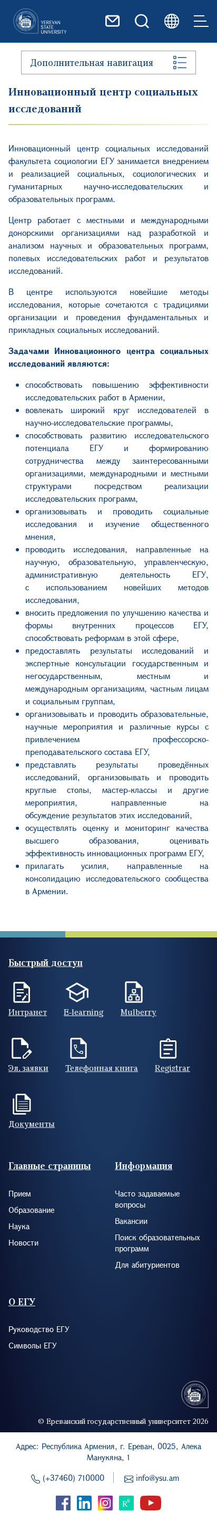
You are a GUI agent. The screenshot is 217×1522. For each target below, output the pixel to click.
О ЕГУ (21, 1302)
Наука (18, 1226)
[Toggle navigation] (201, 21)
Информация (143, 1166)
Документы (31, 1123)
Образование (31, 1209)
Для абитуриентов (147, 1264)
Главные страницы (49, 1166)
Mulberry (138, 1012)
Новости (23, 1242)
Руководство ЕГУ (39, 1329)
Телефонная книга (101, 1068)
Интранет (27, 1012)
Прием (19, 1193)
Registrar (172, 1068)
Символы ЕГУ (32, 1345)
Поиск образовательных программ (157, 1242)
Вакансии (131, 1220)
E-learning (84, 1012)
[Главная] (40, 21)
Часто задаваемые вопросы (147, 1199)
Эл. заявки (28, 1068)
